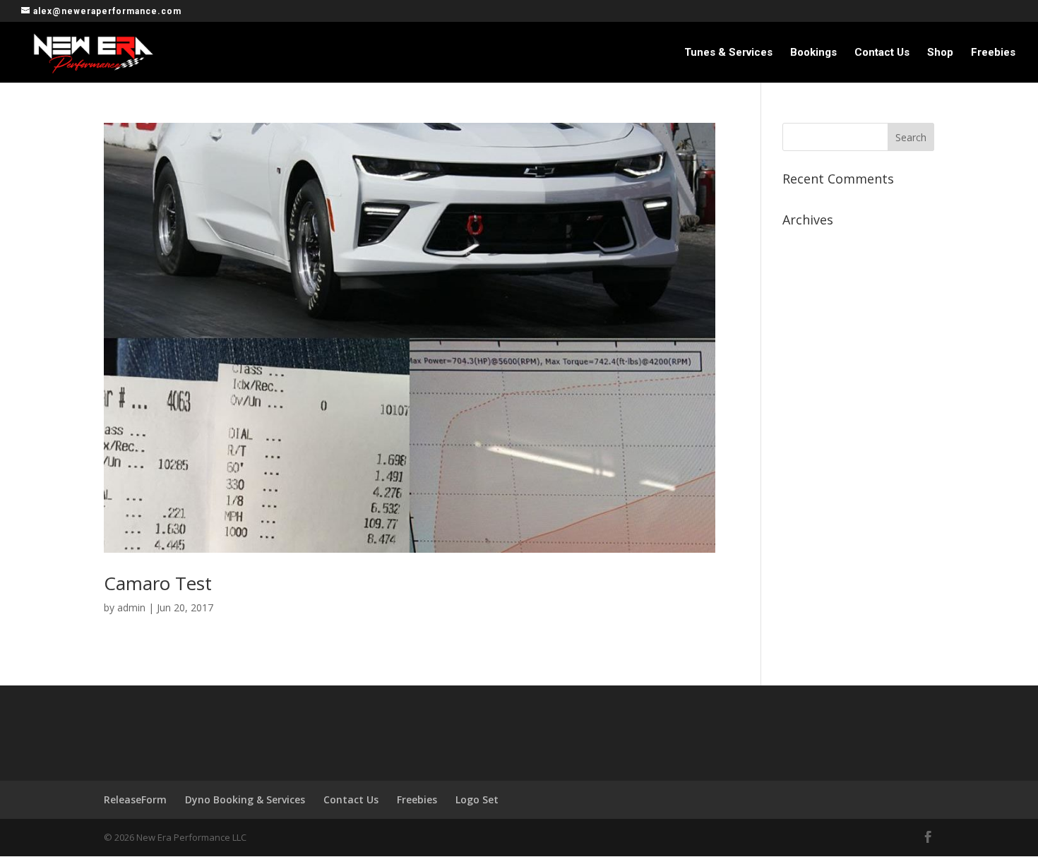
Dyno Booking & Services (245, 799)
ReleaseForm (135, 799)
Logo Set (477, 799)
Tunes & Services (728, 53)
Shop (940, 53)
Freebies (993, 53)
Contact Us (881, 53)
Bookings (813, 53)
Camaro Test (158, 583)
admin (131, 607)
